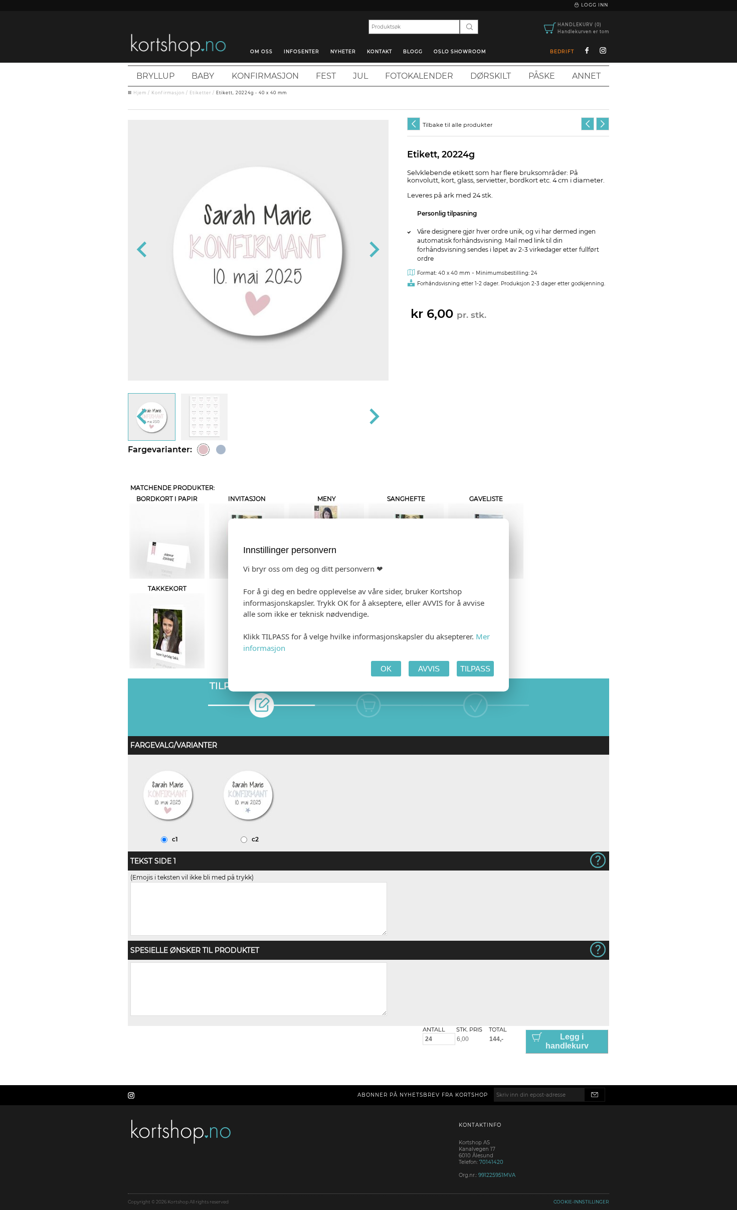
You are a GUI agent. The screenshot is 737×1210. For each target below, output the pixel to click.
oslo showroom (460, 51)
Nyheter (343, 51)
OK (386, 668)
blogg (413, 51)
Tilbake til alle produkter (457, 124)
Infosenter (301, 51)
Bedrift (562, 51)
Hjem (139, 92)
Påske (541, 76)
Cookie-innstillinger (581, 1201)
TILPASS (475, 668)
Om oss (261, 51)
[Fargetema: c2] (221, 449)
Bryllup (155, 76)
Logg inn (594, 5)
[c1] (168, 830)
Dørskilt (490, 76)
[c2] (248, 830)
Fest (326, 76)
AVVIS (429, 668)
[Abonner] (594, 1095)
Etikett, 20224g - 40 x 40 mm (251, 92)
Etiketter (200, 92)
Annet (586, 76)
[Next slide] (373, 250)
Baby (203, 76)
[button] (151, 417)
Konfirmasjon (265, 76)
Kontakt (379, 51)
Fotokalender (419, 76)
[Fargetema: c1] (203, 449)
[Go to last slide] (142, 250)
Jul (360, 76)
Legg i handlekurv (567, 1041)
